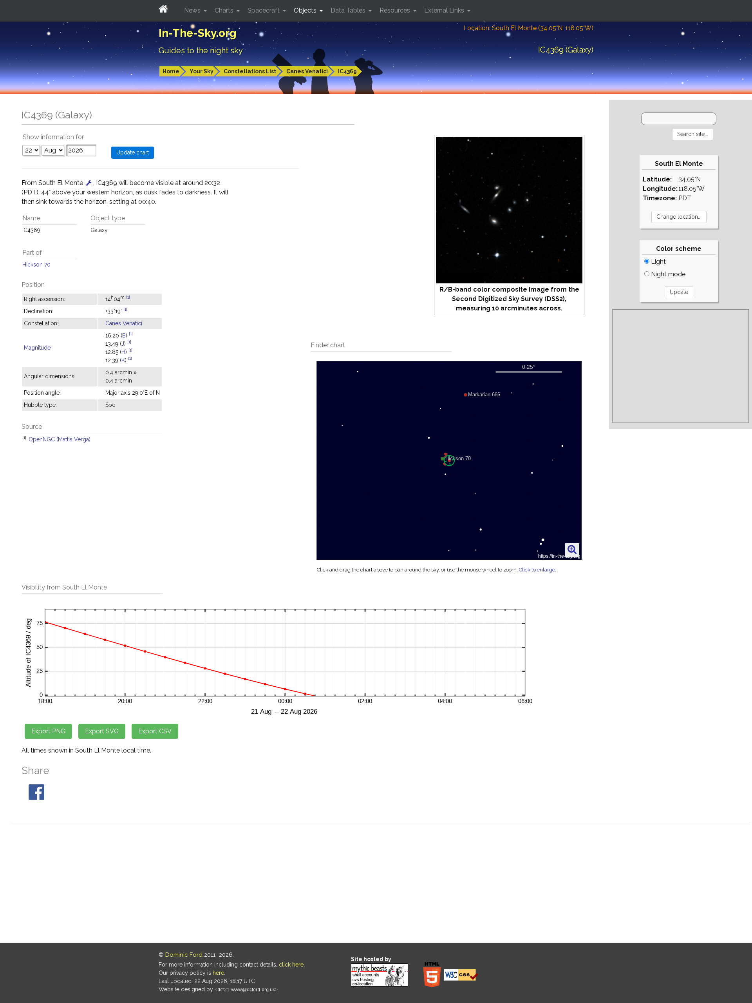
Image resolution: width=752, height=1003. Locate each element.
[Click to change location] (89, 183)
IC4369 (347, 71)
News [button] (193, 10)
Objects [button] (306, 10)
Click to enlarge (537, 570)
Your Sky (201, 71)
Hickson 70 (36, 264)
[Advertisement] (680, 366)
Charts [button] (225, 10)
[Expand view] (572, 550)
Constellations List (250, 71)
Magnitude (37, 348)
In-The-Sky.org (198, 33)
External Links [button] (445, 10)
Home (171, 71)
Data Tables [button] (349, 10)
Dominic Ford (183, 954)
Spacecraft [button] (264, 10)
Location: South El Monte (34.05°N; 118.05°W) (528, 28)
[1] (128, 297)
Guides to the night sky (201, 50)
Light (657, 261)
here (218, 973)
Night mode (667, 274)
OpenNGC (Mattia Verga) (59, 439)
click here (291, 964)
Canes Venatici (307, 71)
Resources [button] (396, 10)
